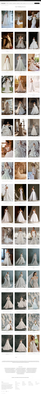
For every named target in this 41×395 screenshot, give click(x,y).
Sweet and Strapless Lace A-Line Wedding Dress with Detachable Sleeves (20, 95)
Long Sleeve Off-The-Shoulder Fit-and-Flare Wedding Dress (33, 289)
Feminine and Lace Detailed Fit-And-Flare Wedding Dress (33, 29)
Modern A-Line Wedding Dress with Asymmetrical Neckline (7, 94)
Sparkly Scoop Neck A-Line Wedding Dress (20, 311)
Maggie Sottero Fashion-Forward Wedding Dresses (32, 368)
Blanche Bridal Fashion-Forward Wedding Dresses (31, 369)
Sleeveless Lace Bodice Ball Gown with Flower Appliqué (20, 289)
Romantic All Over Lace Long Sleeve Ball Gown (7, 311)
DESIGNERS (11, 3)
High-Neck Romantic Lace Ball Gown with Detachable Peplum (20, 73)
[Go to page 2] (25, 356)
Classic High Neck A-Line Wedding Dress (34, 311)
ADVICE (21, 3)
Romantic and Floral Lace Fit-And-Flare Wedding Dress (20, 29)
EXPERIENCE (18, 3)
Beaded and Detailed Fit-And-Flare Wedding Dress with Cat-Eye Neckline (7, 51)
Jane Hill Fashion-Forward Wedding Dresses (20, 372)
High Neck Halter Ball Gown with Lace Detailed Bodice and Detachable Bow (33, 95)
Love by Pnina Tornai (20, 245)
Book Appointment (37, 3)
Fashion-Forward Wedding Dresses (20, 373)
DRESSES (7, 3)
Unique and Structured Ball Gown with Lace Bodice (20, 332)
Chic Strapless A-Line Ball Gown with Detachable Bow (7, 267)
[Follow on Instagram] (3, 391)
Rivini (20, 158)
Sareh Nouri (7, 245)
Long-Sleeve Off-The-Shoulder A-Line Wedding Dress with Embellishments (7, 354)
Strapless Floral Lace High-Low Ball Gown (20, 267)
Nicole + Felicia (7, 310)
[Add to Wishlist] (12, 27)
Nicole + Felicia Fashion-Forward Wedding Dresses (20, 369)
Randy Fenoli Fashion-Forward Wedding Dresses (9, 369)
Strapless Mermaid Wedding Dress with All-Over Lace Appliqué (34, 267)
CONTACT (24, 3)
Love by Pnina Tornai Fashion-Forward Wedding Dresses (10, 368)
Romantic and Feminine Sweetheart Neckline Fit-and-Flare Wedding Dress (20, 203)
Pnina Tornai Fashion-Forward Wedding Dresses (21, 368)
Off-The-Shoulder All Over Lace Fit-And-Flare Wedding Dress (20, 181)
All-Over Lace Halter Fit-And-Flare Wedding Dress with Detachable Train (7, 289)
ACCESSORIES (14, 3)
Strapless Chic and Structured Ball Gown (34, 332)
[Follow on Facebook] (1, 391)
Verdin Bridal (7, 266)
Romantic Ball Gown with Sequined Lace (20, 116)
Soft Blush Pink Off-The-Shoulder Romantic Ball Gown (7, 332)
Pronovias (7, 158)
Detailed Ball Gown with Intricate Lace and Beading (7, 116)
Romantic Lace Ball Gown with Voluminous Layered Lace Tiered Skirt (20, 159)
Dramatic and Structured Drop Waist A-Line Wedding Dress (33, 116)
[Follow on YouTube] (6, 391)
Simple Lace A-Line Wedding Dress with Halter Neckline (7, 29)
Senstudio (20, 266)
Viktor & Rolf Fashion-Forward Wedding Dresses (10, 372)
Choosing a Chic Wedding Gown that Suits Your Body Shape (20, 377)
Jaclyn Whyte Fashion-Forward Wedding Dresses (30, 372)
